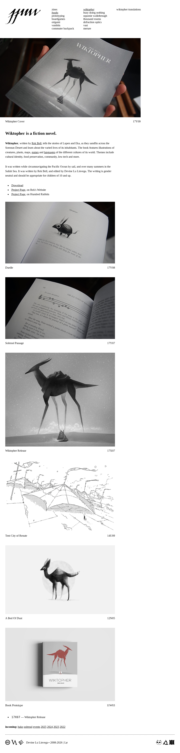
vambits (56, 25)
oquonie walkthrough (95, 15)
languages (49, 152)
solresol (28, 726)
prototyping (58, 15)
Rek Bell (36, 143)
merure (87, 28)
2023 (56, 726)
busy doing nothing (94, 12)
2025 (43, 726)
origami (56, 22)
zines (54, 9)
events (36, 726)
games (35, 152)
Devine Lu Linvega (37, 742)
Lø (66, 742)
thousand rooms (92, 18)
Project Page (18, 189)
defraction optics (92, 22)
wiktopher (88, 9)
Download (17, 185)
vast (85, 25)
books (55, 12)
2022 (62, 726)
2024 (50, 726)
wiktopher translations (128, 9)
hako (20, 726)
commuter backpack (63, 28)
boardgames (58, 18)
